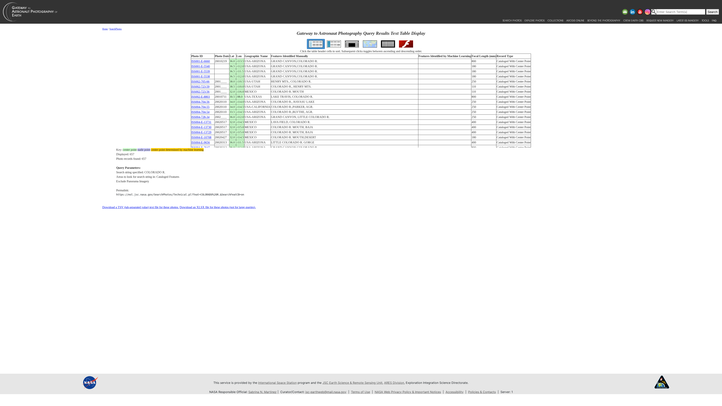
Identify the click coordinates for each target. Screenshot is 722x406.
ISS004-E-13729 (201, 132)
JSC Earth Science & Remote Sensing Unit (352, 383)
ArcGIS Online (575, 20)
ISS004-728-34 (200, 117)
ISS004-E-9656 (200, 142)
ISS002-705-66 (200, 81)
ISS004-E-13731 (201, 122)
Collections (555, 20)
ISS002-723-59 (200, 86)
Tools (705, 20)
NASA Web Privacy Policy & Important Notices (408, 392)
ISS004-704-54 (200, 112)
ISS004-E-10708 (201, 137)
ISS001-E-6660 (200, 61)
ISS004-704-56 (200, 101)
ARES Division (394, 383)
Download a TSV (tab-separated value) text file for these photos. (140, 207)
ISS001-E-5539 (200, 71)
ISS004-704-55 (200, 106)
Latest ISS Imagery (688, 20)
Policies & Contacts (482, 392)
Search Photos (512, 20)
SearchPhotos (115, 29)
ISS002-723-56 (200, 91)
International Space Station (277, 383)
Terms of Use (360, 392)
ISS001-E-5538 (200, 76)
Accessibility (454, 392)
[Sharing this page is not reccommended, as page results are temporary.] (360, 12)
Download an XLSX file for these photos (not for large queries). (218, 207)
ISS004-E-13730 (201, 127)
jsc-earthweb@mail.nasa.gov (325, 392)
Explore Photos (535, 20)
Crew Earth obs (633, 20)
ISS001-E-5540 (200, 66)
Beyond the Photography (603, 20)
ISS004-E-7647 (200, 147)
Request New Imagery (660, 20)
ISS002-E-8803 (200, 96)
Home (105, 29)
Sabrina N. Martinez (262, 392)
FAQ (714, 20)
